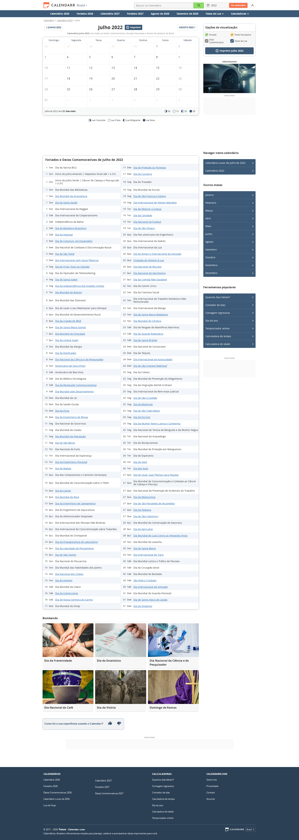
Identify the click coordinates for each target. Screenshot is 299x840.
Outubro (210, 257)
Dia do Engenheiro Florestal (71, 462)
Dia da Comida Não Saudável (150, 279)
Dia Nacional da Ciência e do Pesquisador (79, 359)
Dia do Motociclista (144, 497)
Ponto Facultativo (243, 34)
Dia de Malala (63, 468)
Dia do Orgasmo (142, 606)
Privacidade (212, 786)
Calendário (49, 20)
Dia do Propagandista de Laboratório (76, 542)
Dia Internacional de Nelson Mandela (155, 202)
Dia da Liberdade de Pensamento (74, 548)
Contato (210, 792)
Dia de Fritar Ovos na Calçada (72, 266)
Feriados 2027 (135, 13)
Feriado (212, 34)
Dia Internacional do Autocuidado (152, 359)
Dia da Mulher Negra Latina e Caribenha (156, 423)
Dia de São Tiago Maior (146, 410)
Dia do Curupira (142, 174)
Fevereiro (210, 202)
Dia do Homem (63, 580)
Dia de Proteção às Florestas (149, 167)
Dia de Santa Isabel (66, 279)
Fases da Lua (241, 41)
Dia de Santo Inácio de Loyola (150, 599)
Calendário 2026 (59, 13)
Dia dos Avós (140, 468)
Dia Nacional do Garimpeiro (149, 273)
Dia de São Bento (65, 442)
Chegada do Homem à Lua (148, 260)
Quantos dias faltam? (217, 297)
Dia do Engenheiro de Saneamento (75, 503)
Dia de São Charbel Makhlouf (150, 365)
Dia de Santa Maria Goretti (70, 327)
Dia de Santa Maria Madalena (150, 314)
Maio (208, 226)
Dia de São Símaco (144, 228)
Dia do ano (211, 320)
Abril (208, 218)
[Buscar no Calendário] (198, 5)
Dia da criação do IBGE (68, 321)
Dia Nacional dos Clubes (69, 574)
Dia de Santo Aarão (66, 202)
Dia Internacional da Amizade (150, 586)
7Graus (62, 829)
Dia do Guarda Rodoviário (148, 333)
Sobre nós (211, 779)
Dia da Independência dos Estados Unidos (79, 286)
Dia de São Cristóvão (145, 398)
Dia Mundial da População (70, 436)
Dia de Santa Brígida (145, 340)
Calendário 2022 (65, 20)
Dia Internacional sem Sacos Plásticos (77, 260)
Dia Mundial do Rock (67, 497)
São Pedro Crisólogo (144, 580)
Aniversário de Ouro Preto (70, 365)
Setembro (211, 249)
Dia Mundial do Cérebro (147, 321)
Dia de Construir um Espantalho (73, 241)
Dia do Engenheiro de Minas (71, 417)
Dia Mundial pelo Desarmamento (74, 391)
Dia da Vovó (140, 462)
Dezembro (211, 273)
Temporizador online (217, 328)
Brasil (81, 5)
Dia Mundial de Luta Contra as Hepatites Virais (160, 535)
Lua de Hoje (49, 805)
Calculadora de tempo (218, 336)
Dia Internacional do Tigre (148, 554)
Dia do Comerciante (66, 593)
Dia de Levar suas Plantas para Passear (156, 475)
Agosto (209, 241)
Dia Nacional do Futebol (147, 221)
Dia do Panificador (65, 353)
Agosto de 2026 (160, 13)
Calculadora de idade (217, 344)
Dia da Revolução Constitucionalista (76, 385)
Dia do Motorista (143, 404)
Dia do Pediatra (142, 510)
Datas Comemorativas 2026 (57, 792)
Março (209, 210)
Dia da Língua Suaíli (66, 340)
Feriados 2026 (85, 13)
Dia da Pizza (62, 410)
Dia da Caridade (142, 215)
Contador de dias (215, 305)
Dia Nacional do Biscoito (147, 266)
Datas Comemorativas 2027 (109, 793)
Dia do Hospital (64, 234)
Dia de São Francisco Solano (149, 196)
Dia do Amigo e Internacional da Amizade (157, 254)
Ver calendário (238, 5)
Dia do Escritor (141, 417)
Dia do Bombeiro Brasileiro (70, 228)
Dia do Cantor (63, 490)
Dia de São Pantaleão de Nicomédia (154, 503)
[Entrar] (252, 5)
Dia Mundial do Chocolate (70, 333)
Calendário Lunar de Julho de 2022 (225, 162)
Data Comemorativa (216, 41)
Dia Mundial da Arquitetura (71, 196)
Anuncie (210, 798)
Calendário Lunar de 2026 (56, 798)
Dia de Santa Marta (144, 548)
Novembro (211, 265)
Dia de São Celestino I (145, 516)
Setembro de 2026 (187, 13)
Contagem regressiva (217, 312)
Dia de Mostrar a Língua (147, 209)
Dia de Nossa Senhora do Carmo (74, 599)
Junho (208, 234)
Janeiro (209, 195)
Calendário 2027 (110, 13)
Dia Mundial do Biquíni (68, 292)
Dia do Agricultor (143, 529)
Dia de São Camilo (65, 554)
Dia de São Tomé (64, 254)
